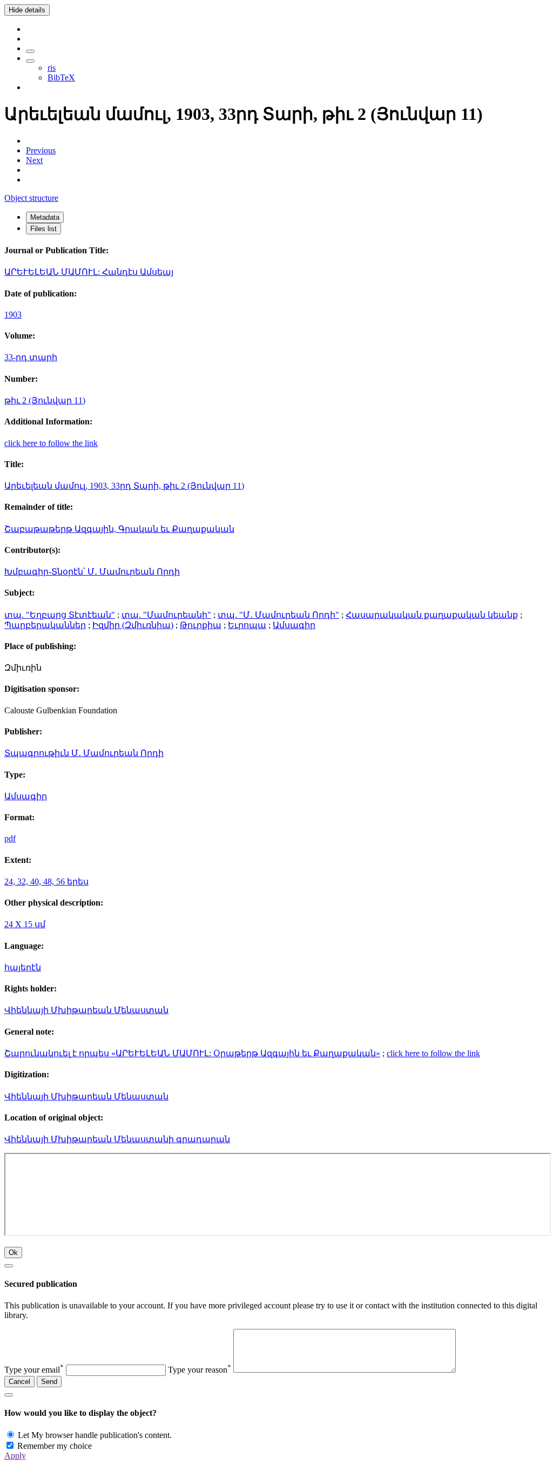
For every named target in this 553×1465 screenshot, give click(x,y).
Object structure (31, 197)
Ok (13, 1252)
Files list (43, 229)
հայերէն (22, 967)
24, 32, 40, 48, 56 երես (46, 881)
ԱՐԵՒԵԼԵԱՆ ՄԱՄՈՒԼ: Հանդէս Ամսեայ (88, 271)
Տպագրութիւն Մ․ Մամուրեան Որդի (84, 753)
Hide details (27, 10)
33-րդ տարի (30, 357)
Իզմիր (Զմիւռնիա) (132, 625)
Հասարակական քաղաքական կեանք (432, 614)
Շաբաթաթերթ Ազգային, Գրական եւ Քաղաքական (119, 529)
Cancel (19, 1382)
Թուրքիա (200, 625)
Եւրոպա (247, 625)
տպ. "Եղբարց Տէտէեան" (59, 614)
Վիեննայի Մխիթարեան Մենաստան (86, 1010)
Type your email (34, 1369)
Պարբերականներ (45, 625)
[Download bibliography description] (30, 61)
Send (49, 1382)
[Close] (8, 1265)
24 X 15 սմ (24, 924)
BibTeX (61, 77)
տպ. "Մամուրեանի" (166, 614)
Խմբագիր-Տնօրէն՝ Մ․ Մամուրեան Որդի (92, 571)
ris (52, 67)
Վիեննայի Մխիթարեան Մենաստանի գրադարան (117, 1139)
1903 (13, 314)
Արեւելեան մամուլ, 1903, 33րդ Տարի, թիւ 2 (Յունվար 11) (124, 485)
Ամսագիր (294, 625)
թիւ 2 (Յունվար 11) (44, 400)
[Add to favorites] (30, 51)
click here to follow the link (51, 443)
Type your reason (199, 1369)
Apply (15, 1455)
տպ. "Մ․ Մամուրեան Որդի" (278, 614)
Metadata (44, 217)
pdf (10, 838)
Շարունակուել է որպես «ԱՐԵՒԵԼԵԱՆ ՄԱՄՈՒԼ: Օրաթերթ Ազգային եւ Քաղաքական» (192, 1053)
